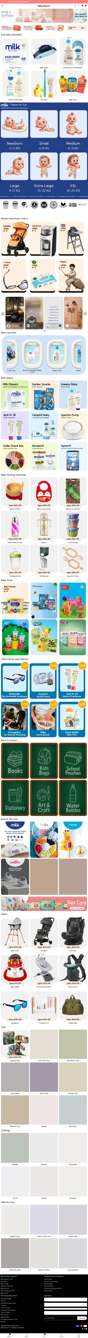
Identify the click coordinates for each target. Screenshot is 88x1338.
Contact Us (4, 1305)
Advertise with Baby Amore (8, 1303)
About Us (3, 1301)
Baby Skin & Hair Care (7, 1286)
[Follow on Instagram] (84, 1329)
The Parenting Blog (6, 1298)
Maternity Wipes (48, 1286)
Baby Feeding (4, 1284)
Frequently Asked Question (8, 1310)
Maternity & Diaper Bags (51, 1281)
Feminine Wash (48, 1284)
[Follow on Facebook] (82, 1329)
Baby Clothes (4, 1293)
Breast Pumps (48, 1279)
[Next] (84, 15)
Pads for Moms (48, 1290)
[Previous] (3, 15)
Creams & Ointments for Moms (52, 1288)
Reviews (3, 1321)
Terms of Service (5, 1312)
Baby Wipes (4, 1281)
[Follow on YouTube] (86, 1329)
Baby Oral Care (5, 1288)
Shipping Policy (5, 1317)
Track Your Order (5, 1308)
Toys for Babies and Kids (7, 1290)
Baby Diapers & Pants (7, 1279)
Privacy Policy (5, 1314)
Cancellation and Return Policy (9, 1319)
